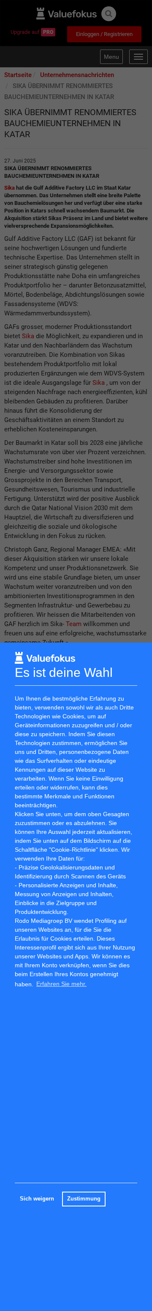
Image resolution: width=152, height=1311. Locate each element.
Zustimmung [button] (83, 1199)
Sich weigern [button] (37, 1199)
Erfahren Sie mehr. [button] (61, 983)
